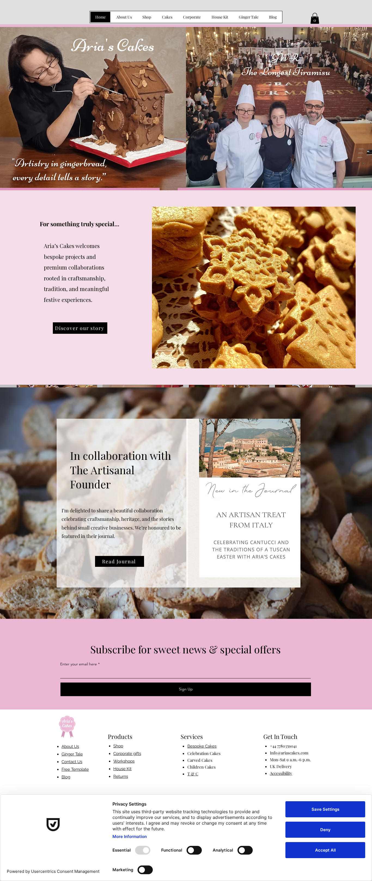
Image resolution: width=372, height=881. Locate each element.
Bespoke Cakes (202, 746)
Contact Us (72, 761)
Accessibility (281, 773)
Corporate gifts (127, 753)
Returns (120, 776)
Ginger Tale (72, 754)
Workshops (124, 761)
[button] (314, 18)
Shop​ (118, 746)
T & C (192, 773)
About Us (70, 746)
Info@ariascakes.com (289, 752)
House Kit (122, 768)
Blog (66, 777)
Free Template (75, 769)
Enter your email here (78, 664)
